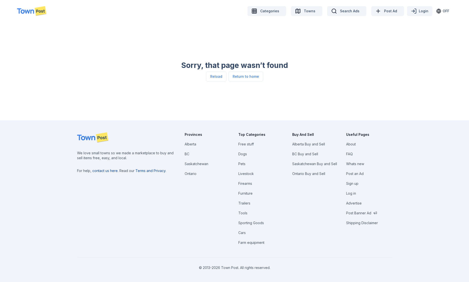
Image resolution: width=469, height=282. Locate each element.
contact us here (105, 171)
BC (187, 154)
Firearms (245, 183)
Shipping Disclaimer (362, 223)
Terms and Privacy (150, 171)
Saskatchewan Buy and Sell (314, 164)
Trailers (244, 203)
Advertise (354, 203)
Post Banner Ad (358, 213)
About (351, 144)
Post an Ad (355, 174)
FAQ (349, 154)
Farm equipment (251, 242)
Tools (242, 213)
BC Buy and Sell (305, 154)
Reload (216, 76)
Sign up (352, 183)
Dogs (242, 154)
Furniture (245, 193)
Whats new (355, 164)
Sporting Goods (251, 223)
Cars (242, 233)
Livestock (246, 174)
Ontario (190, 174)
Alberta (190, 144)
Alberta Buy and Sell (308, 144)
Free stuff (246, 144)
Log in (351, 193)
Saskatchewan (196, 164)
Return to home (246, 76)
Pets (241, 164)
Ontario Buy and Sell (308, 174)
